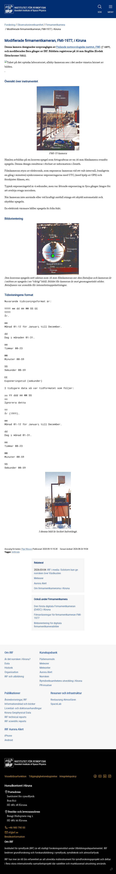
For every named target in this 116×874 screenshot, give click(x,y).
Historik (9, 667)
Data (7, 663)
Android (9, 740)
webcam (16, 552)
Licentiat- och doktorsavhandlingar (23, 708)
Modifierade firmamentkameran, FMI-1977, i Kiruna (34, 29)
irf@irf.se (13, 832)
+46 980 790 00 (16, 827)
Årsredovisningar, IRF (16, 699)
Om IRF (9, 652)
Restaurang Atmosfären (63, 699)
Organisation (11, 672)
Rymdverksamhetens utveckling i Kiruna (61, 680)
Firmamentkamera (55, 24)
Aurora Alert (40, 583)
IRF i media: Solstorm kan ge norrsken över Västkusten (56, 571)
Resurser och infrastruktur (66, 693)
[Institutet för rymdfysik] (25, 9)
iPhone (8, 735)
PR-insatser (46, 685)
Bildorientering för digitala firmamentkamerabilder (48, 624)
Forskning (10, 24)
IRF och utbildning (14, 676)
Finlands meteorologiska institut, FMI (78, 47)
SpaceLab (56, 703)
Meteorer (38, 578)
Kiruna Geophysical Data (18, 712)
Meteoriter (45, 667)
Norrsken (44, 676)
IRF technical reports (15, 717)
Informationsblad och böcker (20, 703)
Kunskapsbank (48, 652)
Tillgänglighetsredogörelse (43, 776)
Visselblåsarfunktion (15, 776)
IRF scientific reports (15, 721)
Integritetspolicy (68, 776)
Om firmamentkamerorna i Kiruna (52, 588)
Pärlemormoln (47, 659)
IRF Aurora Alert (14, 729)
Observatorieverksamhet (30, 24)
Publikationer (12, 693)
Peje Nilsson (26, 549)
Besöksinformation (15, 836)
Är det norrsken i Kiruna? (18, 659)
